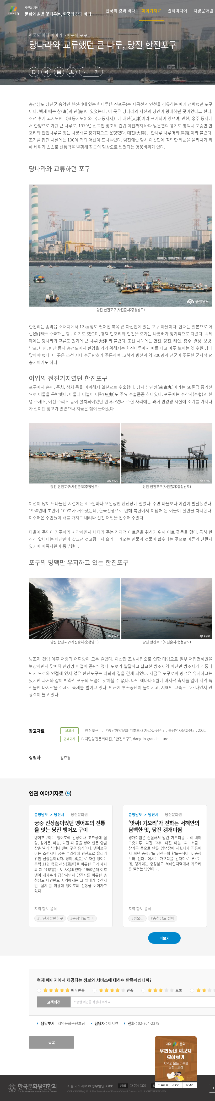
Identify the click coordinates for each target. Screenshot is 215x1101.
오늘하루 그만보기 (169, 1085)
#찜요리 (137, 918)
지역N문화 (16, 10)
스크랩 (34, 72)
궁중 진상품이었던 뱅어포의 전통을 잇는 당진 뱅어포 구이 (69, 826)
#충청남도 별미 (82, 918)
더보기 (164, 938)
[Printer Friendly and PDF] (59, 75)
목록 (51, 1042)
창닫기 (190, 1085)
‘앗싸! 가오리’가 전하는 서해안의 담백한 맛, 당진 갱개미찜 (163, 826)
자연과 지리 (58, 11)
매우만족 (78, 990)
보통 (178, 990)
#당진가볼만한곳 (50, 918)
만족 (130, 990)
